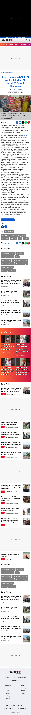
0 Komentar (6, 122)
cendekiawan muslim (8, 253)
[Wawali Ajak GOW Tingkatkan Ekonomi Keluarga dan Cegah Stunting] (26, 555)
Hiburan (23, 693)
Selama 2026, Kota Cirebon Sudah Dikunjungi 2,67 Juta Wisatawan (11, 311)
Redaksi (8, 705)
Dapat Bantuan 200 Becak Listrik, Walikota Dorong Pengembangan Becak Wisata (11, 486)
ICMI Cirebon (6, 260)
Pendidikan (23, 44)
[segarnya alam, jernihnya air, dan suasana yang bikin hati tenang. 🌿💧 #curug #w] (23, 339)
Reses (25, 239)
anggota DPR (9, 232)
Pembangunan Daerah (8, 271)
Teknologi (8, 698)
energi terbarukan (7, 257)
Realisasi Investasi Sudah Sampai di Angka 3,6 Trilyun (11, 321)
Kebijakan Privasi (9, 708)
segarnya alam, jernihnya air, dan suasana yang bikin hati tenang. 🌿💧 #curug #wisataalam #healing (22, 349)
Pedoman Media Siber (17, 705)
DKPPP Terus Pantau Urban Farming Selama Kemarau (9, 292)
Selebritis (23, 696)
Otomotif (23, 685)
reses (25, 136)
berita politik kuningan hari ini (10, 235)
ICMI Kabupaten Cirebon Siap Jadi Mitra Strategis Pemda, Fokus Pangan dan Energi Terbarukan (11, 281)
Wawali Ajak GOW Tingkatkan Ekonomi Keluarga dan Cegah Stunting (10, 554)
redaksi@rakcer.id (15, 680)
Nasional (11, 44)
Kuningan (10, 72)
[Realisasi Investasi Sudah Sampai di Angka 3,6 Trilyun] (26, 323)
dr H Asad (20, 253)
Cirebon (4, 394)
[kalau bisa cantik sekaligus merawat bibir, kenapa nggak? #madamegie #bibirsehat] (8, 362)
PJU (20, 239)
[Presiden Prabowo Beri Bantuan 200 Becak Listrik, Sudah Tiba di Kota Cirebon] (26, 499)
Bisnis (16, 44)
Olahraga (8, 696)
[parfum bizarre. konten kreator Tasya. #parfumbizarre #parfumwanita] (8, 339)
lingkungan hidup (7, 267)
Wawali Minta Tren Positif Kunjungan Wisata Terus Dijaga (10, 301)
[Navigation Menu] (29, 40)
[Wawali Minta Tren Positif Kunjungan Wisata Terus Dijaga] (26, 303)
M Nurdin (13, 239)
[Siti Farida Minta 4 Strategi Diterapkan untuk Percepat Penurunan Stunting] (26, 521)
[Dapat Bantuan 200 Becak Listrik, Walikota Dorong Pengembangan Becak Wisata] (26, 488)
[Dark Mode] (26, 40)
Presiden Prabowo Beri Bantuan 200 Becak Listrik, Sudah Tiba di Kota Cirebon (10, 498)
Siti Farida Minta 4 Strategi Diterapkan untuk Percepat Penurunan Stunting (9, 520)
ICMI (17, 257)
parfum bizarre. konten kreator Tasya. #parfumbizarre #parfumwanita (7, 347)
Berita (3, 427)
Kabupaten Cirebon (7, 264)
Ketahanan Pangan (21, 264)
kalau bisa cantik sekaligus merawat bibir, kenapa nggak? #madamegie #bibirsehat (7, 371)
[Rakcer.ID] (7, 40)
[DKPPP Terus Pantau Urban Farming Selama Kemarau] (26, 294)
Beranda (3, 72)
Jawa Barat (4, 44)
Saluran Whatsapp (20, 708)
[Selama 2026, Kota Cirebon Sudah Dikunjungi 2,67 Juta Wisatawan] (26, 313)
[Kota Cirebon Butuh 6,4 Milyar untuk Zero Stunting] (26, 511)
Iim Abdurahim (18, 89)
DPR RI (8, 129)
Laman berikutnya (7, 220)
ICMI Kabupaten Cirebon (20, 260)
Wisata (23, 690)
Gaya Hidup (23, 688)
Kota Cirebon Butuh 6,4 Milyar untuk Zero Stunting (10, 509)
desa (23, 235)
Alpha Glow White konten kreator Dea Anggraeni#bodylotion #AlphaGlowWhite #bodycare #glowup (23, 371)
